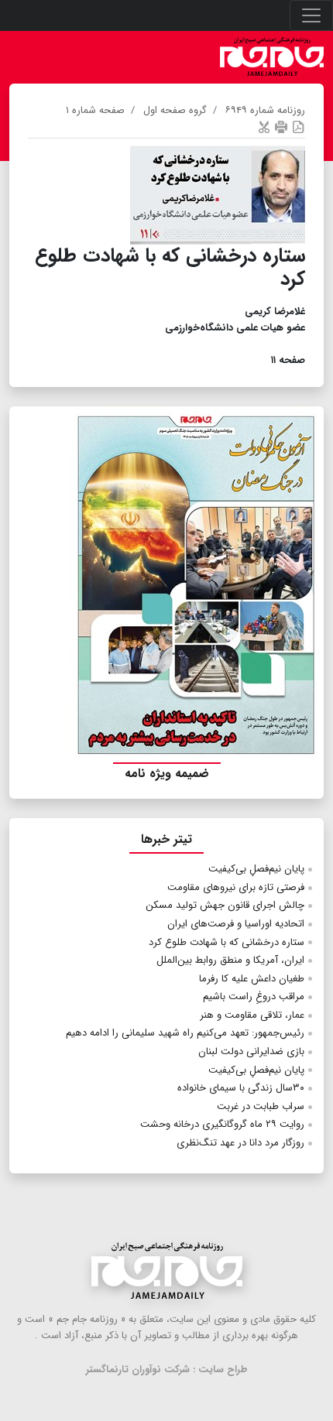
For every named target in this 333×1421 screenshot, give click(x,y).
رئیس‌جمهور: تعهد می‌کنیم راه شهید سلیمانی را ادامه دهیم (185, 1033)
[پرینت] (281, 126)
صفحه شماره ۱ (95, 110)
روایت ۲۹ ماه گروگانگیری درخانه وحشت (222, 1124)
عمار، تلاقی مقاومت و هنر (252, 1015)
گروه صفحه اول (175, 110)
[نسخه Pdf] (298, 126)
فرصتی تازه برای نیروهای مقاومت (235, 887)
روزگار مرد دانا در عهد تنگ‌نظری (240, 1143)
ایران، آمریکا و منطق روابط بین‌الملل (230, 960)
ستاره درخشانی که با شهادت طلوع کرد (226, 942)
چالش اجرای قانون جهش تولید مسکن (225, 905)
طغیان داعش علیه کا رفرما (251, 979)
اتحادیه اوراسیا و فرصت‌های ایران (235, 924)
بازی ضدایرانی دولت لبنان (251, 1051)
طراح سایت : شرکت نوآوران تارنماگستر (167, 1369)
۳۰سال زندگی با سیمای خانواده (240, 1088)
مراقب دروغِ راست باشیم (253, 996)
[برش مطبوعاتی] (264, 126)
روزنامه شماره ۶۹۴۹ (265, 110)
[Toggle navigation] (311, 15)
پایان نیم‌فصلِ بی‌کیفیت (256, 869)
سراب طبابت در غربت (260, 1106)
